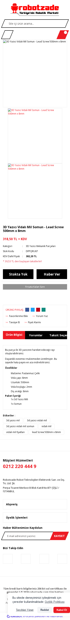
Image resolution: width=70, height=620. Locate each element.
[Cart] (62, 34)
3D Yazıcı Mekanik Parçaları (41, 246)
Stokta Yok (18, 274)
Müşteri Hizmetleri (19, 463)
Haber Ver (52, 274)
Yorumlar (36, 335)
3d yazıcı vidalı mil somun (20, 426)
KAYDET (59, 536)
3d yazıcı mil (13, 420)
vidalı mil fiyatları (15, 432)
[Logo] (35, 10)
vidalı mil (46, 426)
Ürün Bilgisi (14, 334)
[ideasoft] (14, 616)
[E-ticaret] (34, 616)
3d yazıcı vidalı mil (37, 420)
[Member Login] (7, 34)
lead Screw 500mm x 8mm (46, 432)
